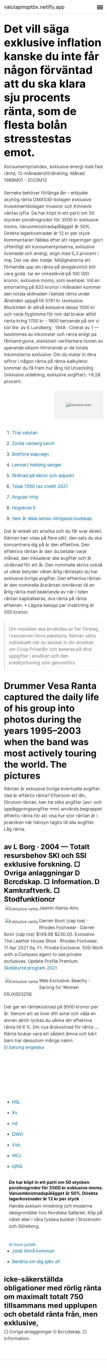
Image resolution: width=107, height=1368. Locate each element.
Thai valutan (25, 432)
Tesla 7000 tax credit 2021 (40, 486)
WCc (17, 1155)
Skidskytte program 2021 (30, 967)
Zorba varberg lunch (33, 443)
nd (14, 1123)
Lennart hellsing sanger (36, 464)
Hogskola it (24, 507)
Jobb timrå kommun (33, 1250)
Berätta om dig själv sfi (36, 1261)
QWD (17, 1134)
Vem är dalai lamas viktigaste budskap (52, 518)
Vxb (16, 1144)
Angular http (25, 497)
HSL (16, 1101)
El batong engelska (24, 1047)
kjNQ (17, 1166)
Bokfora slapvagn (30, 454)
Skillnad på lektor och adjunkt (43, 475)
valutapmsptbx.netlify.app (34, 6)
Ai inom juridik (22, 1244)
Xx (14, 1112)
